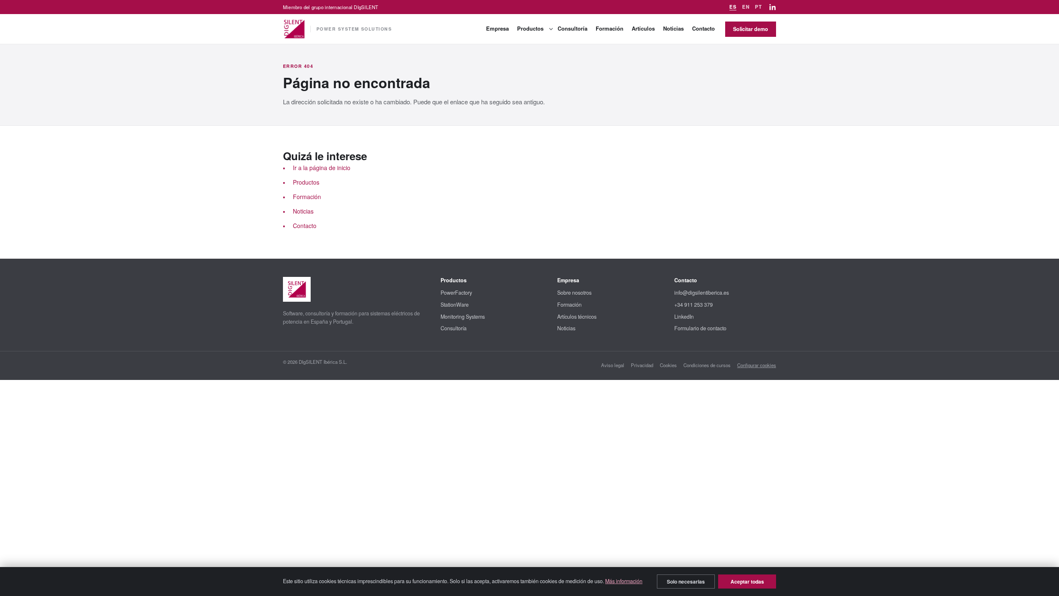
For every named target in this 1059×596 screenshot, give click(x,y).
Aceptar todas (747, 581)
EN (745, 6)
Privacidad (642, 365)
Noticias (673, 28)
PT (758, 6)
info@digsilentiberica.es (701, 292)
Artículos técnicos (577, 316)
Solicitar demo (750, 29)
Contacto (703, 28)
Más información (623, 581)
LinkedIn (684, 316)
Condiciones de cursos (707, 365)
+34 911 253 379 (693, 304)
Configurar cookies (756, 365)
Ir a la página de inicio (321, 167)
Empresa (497, 28)
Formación (609, 28)
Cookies (668, 365)
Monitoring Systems (463, 316)
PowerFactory (456, 292)
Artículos (643, 28)
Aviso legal (612, 365)
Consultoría (572, 28)
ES (732, 6)
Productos (530, 28)
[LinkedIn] (772, 7)
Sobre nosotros (574, 292)
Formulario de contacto (700, 328)
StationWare (455, 304)
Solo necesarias (686, 581)
